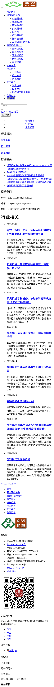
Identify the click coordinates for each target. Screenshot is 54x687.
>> (15, 484)
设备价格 (11, 502)
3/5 (11, 484)
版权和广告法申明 (21, 92)
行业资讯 (16, 75)
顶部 (9, 639)
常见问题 (16, 79)
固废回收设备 (13, 15)
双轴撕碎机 (17, 22)
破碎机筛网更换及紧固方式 (20, 185)
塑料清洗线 (17, 39)
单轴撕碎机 (17, 18)
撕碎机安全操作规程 (17, 172)
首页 (3, 111)
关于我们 (11, 82)
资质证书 (16, 85)
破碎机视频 (17, 52)
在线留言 (11, 95)
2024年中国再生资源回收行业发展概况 (25, 175)
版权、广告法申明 (15, 568)
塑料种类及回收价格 (18, 459)
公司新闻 (16, 72)
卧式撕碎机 (17, 28)
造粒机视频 (17, 59)
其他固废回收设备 (21, 42)
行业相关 (11, 69)
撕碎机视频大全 (14, 45)
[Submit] (2, 109)
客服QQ (13, 650)
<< (2, 484)
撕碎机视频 (17, 49)
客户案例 (11, 65)
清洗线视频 (17, 55)
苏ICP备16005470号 (16, 544)
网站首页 (11, 12)
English (10, 98)
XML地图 (11, 571)
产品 (9, 632)
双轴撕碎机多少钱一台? (20, 401)
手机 (9, 636)
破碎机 (15, 32)
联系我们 (16, 89)
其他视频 (16, 62)
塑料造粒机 (17, 35)
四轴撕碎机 (17, 25)
